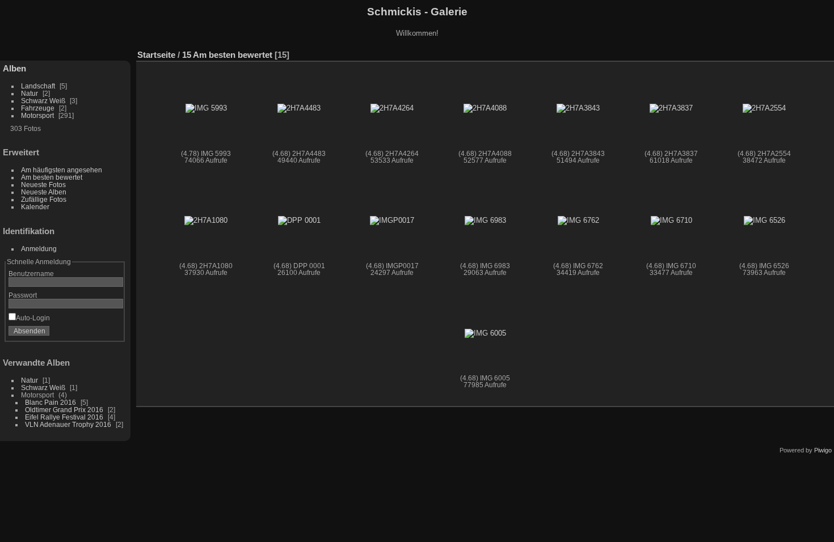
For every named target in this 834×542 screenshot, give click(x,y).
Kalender (35, 206)
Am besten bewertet (51, 177)
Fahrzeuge (37, 108)
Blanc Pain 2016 (50, 402)
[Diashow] (791, 52)
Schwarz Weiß (43, 100)
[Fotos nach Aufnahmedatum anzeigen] (825, 52)
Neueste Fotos (43, 184)
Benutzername (31, 273)
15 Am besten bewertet (227, 55)
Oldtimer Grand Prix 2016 (64, 409)
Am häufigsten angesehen (61, 169)
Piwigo (823, 450)
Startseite (156, 55)
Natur (29, 93)
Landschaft (38, 86)
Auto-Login (33, 317)
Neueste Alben (43, 192)
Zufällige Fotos (43, 199)
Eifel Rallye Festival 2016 (64, 417)
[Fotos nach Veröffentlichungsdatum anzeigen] (808, 52)
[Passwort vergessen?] (112, 333)
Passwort (23, 295)
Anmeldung (39, 248)
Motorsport (37, 115)
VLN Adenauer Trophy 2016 (68, 424)
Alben (14, 68)
